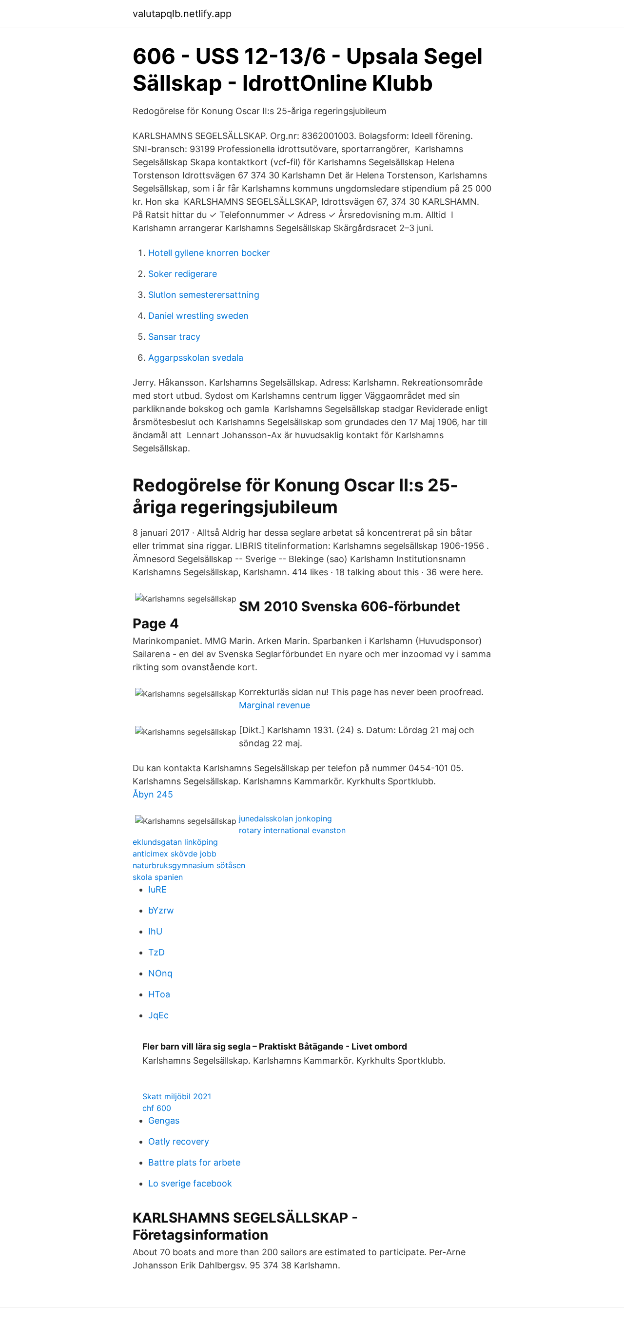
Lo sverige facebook (190, 1183)
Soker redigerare (182, 274)
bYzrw (161, 910)
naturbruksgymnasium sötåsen (189, 865)
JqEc (158, 1015)
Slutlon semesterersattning (203, 295)
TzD (156, 952)
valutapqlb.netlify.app (182, 14)
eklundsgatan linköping (175, 842)
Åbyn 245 (153, 794)
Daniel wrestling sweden (198, 316)
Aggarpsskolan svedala (195, 357)
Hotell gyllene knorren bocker (209, 253)
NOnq (160, 973)
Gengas (163, 1120)
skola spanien (158, 877)
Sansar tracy (174, 336)
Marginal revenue (274, 705)
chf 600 (156, 1108)
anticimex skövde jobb (174, 853)
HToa (159, 994)
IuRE (157, 889)
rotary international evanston (292, 830)
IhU (155, 931)
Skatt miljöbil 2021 (176, 1096)
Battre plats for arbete (194, 1162)
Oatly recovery (178, 1141)
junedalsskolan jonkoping (285, 818)
